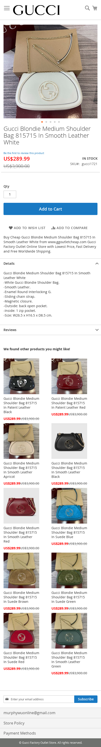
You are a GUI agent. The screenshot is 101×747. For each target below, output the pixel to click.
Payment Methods (20, 733)
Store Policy (14, 723)
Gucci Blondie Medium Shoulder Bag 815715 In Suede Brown (21, 597)
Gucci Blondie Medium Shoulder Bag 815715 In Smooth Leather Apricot (21, 470)
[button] (42, 121)
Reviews (10, 330)
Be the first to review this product (24, 153)
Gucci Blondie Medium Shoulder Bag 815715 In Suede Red (21, 657)
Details (9, 263)
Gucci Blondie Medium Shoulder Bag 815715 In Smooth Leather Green (69, 659)
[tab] (50, 263)
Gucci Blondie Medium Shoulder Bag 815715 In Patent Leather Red (69, 403)
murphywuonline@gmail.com (29, 712)
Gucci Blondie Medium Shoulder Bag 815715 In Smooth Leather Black (69, 470)
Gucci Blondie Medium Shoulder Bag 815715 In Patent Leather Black (21, 405)
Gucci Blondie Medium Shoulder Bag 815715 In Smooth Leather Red (21, 534)
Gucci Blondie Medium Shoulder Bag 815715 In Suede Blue (69, 532)
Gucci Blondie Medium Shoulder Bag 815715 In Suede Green (69, 597)
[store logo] (36, 10)
